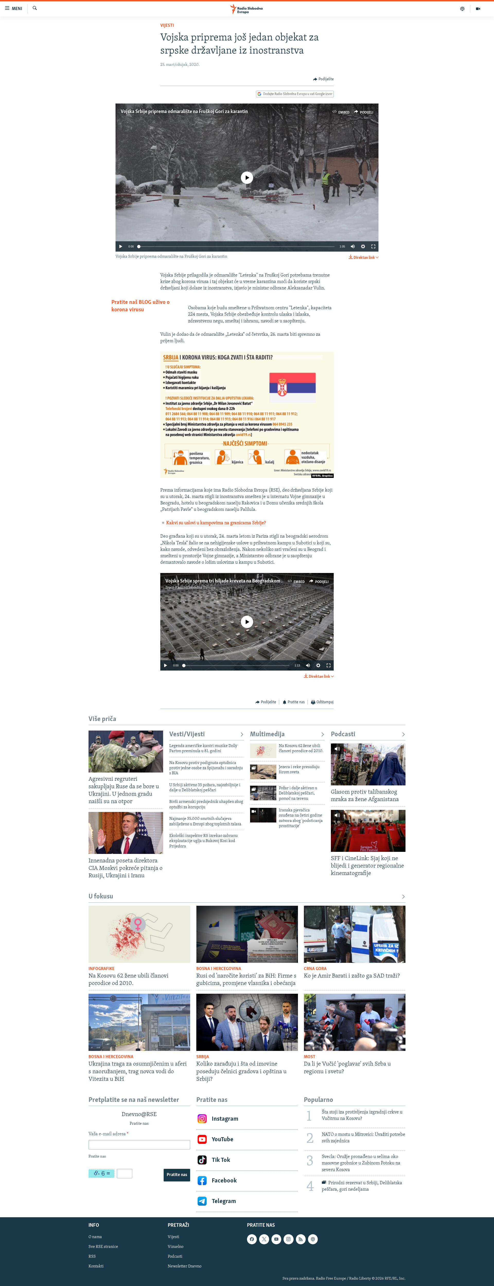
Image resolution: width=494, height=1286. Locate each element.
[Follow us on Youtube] (276, 1239)
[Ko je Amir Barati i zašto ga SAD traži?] (354, 934)
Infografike (101, 969)
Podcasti (343, 734)
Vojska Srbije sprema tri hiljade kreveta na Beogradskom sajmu (229, 581)
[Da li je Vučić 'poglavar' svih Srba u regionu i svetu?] (354, 1022)
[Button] (323, 79)
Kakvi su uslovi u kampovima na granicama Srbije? (216, 523)
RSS (92, 1257)
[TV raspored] (313, 1239)
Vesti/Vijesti (187, 734)
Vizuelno (175, 1247)
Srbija (202, 1057)
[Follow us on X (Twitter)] (264, 1239)
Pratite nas (177, 1175)
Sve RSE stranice (103, 1247)
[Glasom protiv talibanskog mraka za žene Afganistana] (368, 764)
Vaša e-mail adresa (108, 1134)
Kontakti (96, 1266)
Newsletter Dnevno (184, 1266)
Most (309, 1057)
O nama (95, 1237)
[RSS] (301, 1239)
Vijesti (167, 25)
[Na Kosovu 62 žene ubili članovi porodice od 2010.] (263, 750)
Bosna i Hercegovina (218, 969)
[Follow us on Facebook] (252, 1239)
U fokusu (101, 896)
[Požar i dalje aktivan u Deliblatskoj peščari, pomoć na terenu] (263, 793)
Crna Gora (315, 969)
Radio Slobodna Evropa (195, 588)
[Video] (478, 8)
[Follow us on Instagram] (288, 1239)
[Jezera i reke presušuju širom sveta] (263, 772)
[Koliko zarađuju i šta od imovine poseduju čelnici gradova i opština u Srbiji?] (247, 1022)
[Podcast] (462, 8)
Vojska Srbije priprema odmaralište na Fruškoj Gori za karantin (184, 111)
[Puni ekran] (373, 246)
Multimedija (267, 734)
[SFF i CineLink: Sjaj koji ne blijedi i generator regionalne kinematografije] (368, 831)
